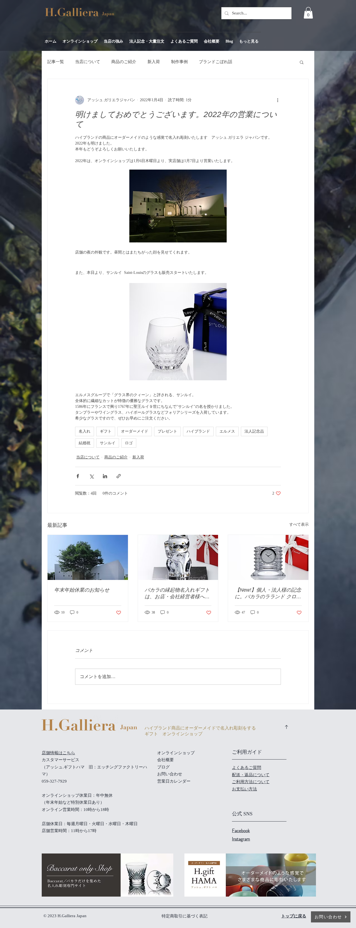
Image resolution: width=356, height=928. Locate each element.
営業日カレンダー (174, 781)
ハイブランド (198, 431)
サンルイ (107, 443)
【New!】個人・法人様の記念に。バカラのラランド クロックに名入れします (268, 593)
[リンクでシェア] (118, 476)
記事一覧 (55, 61)
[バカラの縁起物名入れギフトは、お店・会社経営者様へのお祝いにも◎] (178, 557)
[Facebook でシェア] (77, 476)
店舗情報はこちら (58, 753)
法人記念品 (254, 431)
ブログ (163, 767)
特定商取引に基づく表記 (184, 916)
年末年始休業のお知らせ (81, 590)
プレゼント (167, 431)
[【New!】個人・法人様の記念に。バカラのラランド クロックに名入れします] (268, 557)
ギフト (106, 431)
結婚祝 (84, 443)
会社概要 (165, 760)
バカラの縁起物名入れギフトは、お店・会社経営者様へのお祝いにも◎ (177, 593)
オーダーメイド (134, 431)
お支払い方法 (244, 789)
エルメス (227, 431)
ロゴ (129, 443)
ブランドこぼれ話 (215, 61)
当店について (87, 61)
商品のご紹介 (123, 61)
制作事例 (179, 61)
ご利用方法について (251, 782)
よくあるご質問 (246, 767)
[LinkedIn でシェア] (105, 476)
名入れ (84, 431)
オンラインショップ (176, 753)
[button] (308, 13)
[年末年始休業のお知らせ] (88, 557)
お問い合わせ (169, 774)
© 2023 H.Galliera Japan (65, 916)
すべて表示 (299, 524)
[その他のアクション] (277, 100)
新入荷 (153, 61)
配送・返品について (251, 775)
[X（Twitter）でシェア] (91, 476)
